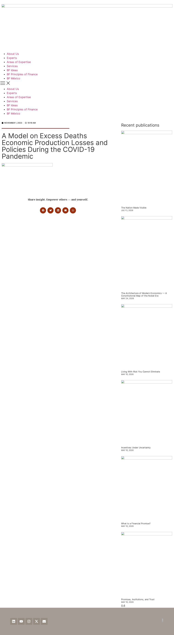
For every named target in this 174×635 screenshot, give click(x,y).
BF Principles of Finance (22, 74)
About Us (13, 53)
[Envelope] (44, 621)
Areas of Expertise (19, 62)
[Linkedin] (13, 621)
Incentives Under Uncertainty (136, 447)
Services (12, 66)
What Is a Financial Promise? (135, 523)
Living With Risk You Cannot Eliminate (140, 371)
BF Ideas (12, 70)
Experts (12, 58)
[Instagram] (28, 621)
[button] (87, 83)
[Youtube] (21, 621)
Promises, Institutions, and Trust (137, 599)
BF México (13, 78)
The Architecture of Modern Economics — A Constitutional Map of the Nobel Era (144, 294)
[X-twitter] (36, 621)
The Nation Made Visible (133, 207)
